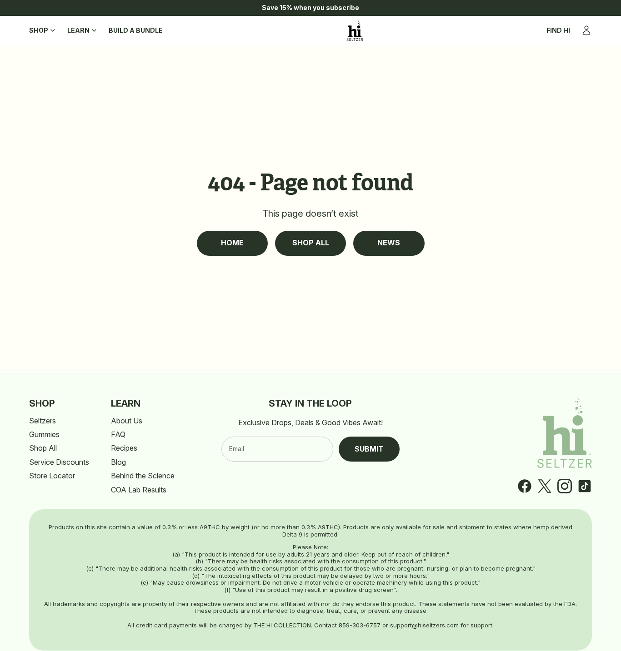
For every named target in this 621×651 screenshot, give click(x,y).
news (388, 242)
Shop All (43, 447)
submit (369, 448)
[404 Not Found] (354, 30)
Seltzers (42, 420)
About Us (126, 420)
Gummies (44, 434)
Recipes (124, 447)
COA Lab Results (138, 489)
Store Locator (52, 475)
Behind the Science (143, 475)
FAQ (118, 434)
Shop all (310, 242)
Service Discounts (59, 462)
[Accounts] (586, 30)
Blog (118, 462)
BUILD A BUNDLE (136, 30)
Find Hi (558, 30)
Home (232, 242)
